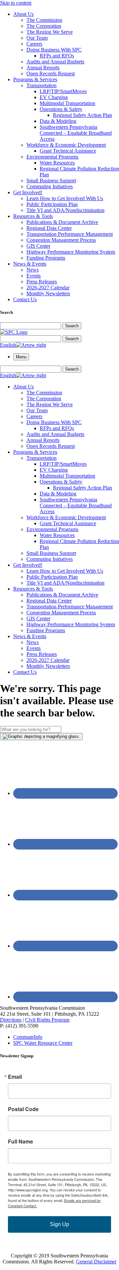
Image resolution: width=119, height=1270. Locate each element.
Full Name (20, 1141)
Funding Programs (45, 258)
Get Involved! (27, 192)
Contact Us (25, 299)
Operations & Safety (61, 109)
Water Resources (57, 162)
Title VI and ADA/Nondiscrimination (65, 210)
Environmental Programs (52, 157)
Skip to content (15, 3)
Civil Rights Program (47, 1020)
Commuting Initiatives (49, 186)
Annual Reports (43, 67)
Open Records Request (50, 73)
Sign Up (59, 1224)
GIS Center (38, 246)
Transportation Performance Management (69, 234)
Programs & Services (35, 79)
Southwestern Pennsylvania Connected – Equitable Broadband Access (76, 133)
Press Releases (41, 281)
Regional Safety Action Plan (82, 115)
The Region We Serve (49, 32)
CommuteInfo (27, 1037)
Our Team (37, 38)
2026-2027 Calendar (47, 287)
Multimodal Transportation (67, 103)
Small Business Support (51, 180)
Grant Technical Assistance (68, 151)
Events (33, 275)
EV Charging (54, 97)
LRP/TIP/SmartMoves (63, 91)
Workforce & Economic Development (66, 145)
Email (15, 1076)
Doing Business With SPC (54, 50)
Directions (10, 1020)
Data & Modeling (58, 121)
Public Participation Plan (52, 204)
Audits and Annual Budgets (55, 61)
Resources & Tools (33, 216)
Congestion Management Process (61, 240)
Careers (34, 44)
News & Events (29, 264)
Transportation (41, 85)
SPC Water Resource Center (42, 1043)
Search (72, 325)
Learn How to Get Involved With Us (64, 198)
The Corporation (43, 26)
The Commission (44, 20)
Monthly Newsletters (48, 293)
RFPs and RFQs (57, 55)
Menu (21, 356)
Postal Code (23, 1109)
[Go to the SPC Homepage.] (13, 332)
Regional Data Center (49, 228)
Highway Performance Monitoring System (70, 252)
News (32, 269)
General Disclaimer (96, 1261)
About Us (23, 14)
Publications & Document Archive (62, 222)
